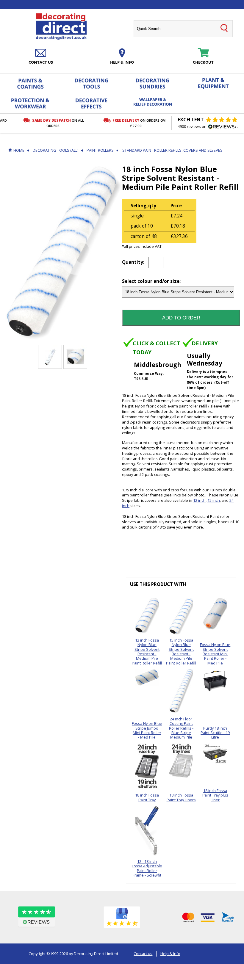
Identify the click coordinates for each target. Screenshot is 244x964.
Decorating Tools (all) (55, 150)
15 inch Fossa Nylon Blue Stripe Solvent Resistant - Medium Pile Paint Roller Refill (181, 651)
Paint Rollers (100, 150)
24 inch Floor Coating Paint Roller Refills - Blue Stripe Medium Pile (181, 728)
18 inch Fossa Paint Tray (147, 797)
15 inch (213, 500)
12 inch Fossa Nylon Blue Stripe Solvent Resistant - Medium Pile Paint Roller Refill (147, 651)
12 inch (199, 500)
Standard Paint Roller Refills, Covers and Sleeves (172, 150)
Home (18, 150)
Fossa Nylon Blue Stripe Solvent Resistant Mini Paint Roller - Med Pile (215, 653)
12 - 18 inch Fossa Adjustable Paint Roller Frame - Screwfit (147, 868)
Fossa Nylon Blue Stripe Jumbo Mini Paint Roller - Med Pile (147, 730)
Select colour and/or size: (151, 281)
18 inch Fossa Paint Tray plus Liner (215, 795)
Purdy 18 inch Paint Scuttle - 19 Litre (215, 732)
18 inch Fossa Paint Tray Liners (181, 797)
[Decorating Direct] (61, 26)
